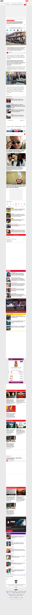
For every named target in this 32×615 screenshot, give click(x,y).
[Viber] (8, 131)
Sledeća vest (22, 120)
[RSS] (21, 204)
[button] (24, 25)
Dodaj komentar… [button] (11, 460)
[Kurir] (1, 1)
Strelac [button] (22, 578)
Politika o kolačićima (19, 594)
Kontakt (12, 594)
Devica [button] (16, 578)
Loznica (24, 126)
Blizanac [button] (10, 578)
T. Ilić (8, 24)
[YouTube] (19, 131)
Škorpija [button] (20, 578)
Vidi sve (16, 311)
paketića (8, 88)
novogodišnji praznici (18, 126)
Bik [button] (8, 578)
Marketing (9, 594)
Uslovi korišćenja (17, 595)
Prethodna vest (10, 120)
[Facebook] (10, 131)
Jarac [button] (24, 578)
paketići (12, 126)
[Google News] (24, 131)
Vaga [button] (17, 578)
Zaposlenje (21, 595)
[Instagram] (16, 131)
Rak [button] (12, 578)
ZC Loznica (8, 126)
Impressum (15, 594)
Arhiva (23, 594)
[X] (13, 131)
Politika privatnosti (12, 595)
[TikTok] (21, 131)
